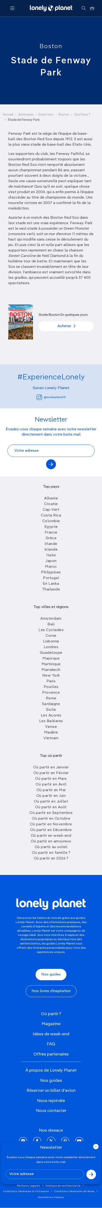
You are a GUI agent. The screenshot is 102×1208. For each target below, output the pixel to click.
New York (51, 676)
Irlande (51, 544)
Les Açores (51, 715)
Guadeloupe (51, 653)
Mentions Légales (28, 1186)
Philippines (51, 572)
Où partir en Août (51, 807)
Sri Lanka (51, 584)
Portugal (51, 578)
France (51, 532)
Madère (51, 732)
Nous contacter (51, 1111)
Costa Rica (51, 515)
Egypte (51, 527)
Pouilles (51, 687)
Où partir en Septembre (51, 813)
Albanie (51, 498)
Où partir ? (51, 1014)
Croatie (51, 504)
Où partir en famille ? (51, 853)
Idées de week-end (51, 1034)
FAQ (51, 1044)
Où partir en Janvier (51, 767)
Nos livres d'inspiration (51, 991)
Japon (51, 561)
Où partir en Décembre (51, 830)
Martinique (51, 664)
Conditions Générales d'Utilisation (26, 1191)
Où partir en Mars (51, 779)
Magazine (51, 1024)
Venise (51, 727)
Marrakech (51, 670)
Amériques (25, 114)
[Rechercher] (84, 8)
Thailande (51, 589)
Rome (51, 698)
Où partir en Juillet (51, 802)
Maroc (51, 567)
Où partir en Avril (51, 784)
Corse (51, 636)
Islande (51, 550)
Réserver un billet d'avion (51, 1090)
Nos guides (51, 974)
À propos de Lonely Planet (51, 1070)
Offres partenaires (51, 1054)
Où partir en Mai (51, 790)
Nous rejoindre (51, 1101)
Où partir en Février (51, 773)
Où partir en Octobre (51, 819)
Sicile (51, 710)
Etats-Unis (46, 114)
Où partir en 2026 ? (51, 858)
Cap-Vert (51, 510)
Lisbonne (51, 641)
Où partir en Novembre (51, 824)
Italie (51, 555)
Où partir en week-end (51, 836)
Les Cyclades (51, 630)
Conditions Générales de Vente (74, 1191)
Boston (51, 46)
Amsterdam (51, 619)
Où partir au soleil (51, 847)
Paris (51, 681)
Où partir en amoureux (51, 841)
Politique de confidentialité (63, 1186)
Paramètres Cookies (51, 1197)
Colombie (51, 521)
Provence (51, 693)
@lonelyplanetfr (55, 397)
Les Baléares (51, 721)
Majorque (51, 658)
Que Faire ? (82, 114)
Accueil (8, 114)
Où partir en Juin (51, 796)
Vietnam (51, 738)
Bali (51, 624)
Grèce (51, 538)
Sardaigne (51, 704)
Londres (51, 647)
